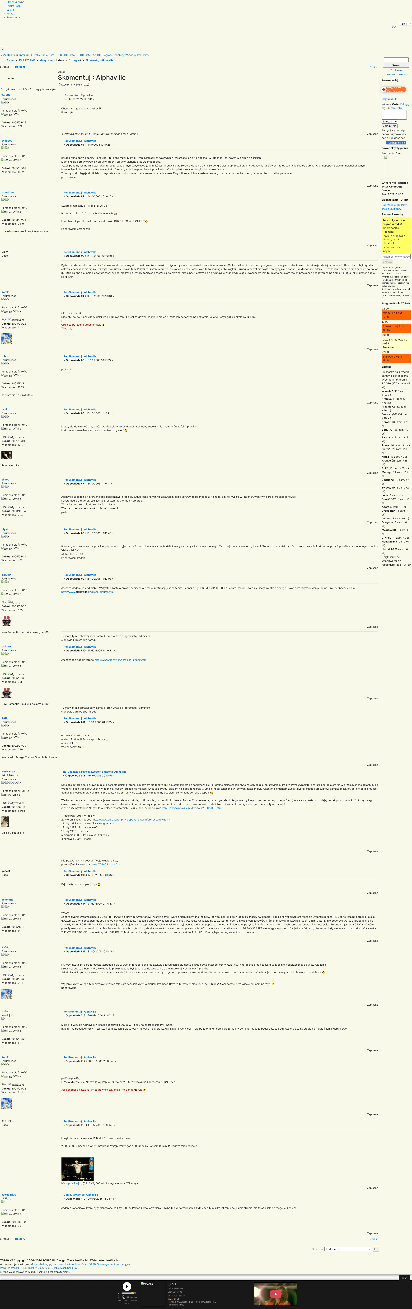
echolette (7, 899)
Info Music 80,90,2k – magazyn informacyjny (102, 1264)
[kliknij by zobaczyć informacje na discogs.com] (153, 1294)
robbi (4, 356)
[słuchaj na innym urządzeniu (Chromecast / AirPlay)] (118, 1297)
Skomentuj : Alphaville (99, 60)
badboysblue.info (63, 1264)
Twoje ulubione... (392, 208)
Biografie (107, 55)
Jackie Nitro (8, 1194)
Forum (10, 60)
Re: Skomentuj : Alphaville (80, 140)
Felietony (119, 55)
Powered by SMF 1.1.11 (13, 1268)
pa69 (4, 1011)
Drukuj (374, 67)
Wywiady (130, 55)
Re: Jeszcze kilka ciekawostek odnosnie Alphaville (94, 771)
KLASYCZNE (27, 60)
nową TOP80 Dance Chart (107, 864)
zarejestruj (396, 108)
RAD (4, 718)
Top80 (5, 95)
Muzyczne (46, 60)
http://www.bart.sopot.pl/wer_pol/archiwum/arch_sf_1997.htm (130, 819)
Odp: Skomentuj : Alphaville (80, 1194)
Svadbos (6, 140)
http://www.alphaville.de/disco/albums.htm (120, 659)
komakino (7, 192)
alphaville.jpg (73, 1183)
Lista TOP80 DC (58, 55)
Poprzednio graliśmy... (395, 204)
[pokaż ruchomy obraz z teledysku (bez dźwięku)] (275, 1294)
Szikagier (74, 60)
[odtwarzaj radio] (127, 1286)
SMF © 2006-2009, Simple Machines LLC (53, 1268)
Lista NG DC (76, 55)
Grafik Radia (40, 55)
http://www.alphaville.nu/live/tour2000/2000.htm (191, 808)
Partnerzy (143, 55)
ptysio (5, 529)
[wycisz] (119, 1293)
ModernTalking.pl (41, 1264)
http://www (68, 591)
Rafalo (5, 292)
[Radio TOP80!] (75, 34)
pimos (5, 479)
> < (16, 55)
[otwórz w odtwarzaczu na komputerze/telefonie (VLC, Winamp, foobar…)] (123, 1297)
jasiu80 (6, 574)
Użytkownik (389, 99)
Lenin (4, 409)
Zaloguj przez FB (396, 142)
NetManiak (8, 771)
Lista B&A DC (93, 55)
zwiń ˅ (404, 1278)
